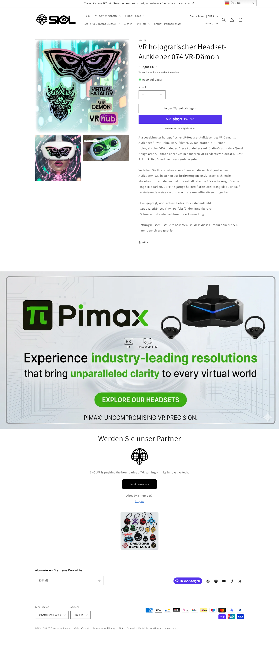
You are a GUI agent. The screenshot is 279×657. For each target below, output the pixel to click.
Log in (139, 501)
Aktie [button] (145, 242)
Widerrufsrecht (81, 628)
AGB (121, 628)
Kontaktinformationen (149, 628)
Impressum (170, 628)
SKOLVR (46, 628)
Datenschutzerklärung (104, 628)
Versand (143, 72)
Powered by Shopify (60, 628)
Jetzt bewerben (139, 484)
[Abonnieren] (99, 580)
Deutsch (235, 2)
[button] (108, 16)
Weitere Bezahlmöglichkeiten (180, 128)
